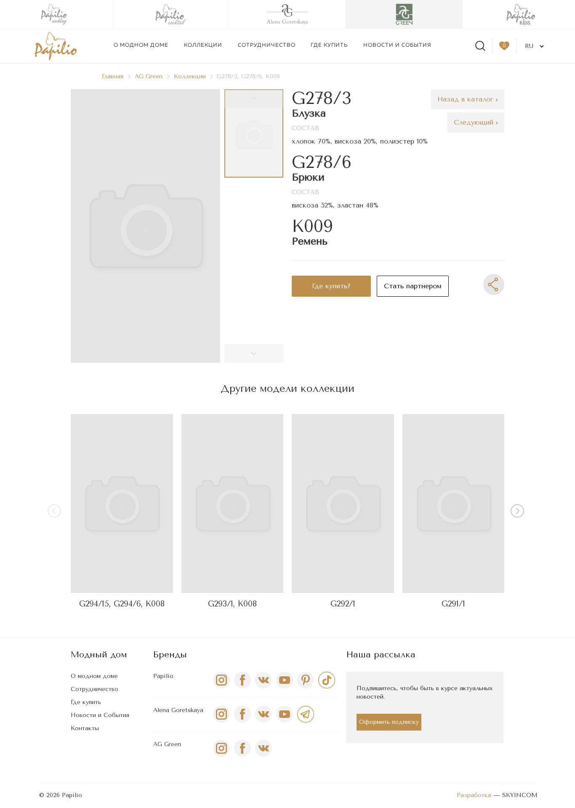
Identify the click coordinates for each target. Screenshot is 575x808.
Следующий (475, 122)
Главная (112, 76)
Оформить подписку (389, 722)
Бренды (170, 654)
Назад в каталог (466, 99)
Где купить (329, 45)
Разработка (474, 795)
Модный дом (99, 654)
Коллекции (203, 45)
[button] (519, 512)
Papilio (163, 676)
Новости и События (100, 715)
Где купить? (331, 286)
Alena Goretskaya (178, 710)
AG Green (148, 76)
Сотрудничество (266, 45)
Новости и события (397, 45)
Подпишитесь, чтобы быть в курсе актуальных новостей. (424, 692)
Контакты (85, 728)
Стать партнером (413, 286)
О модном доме (141, 45)
